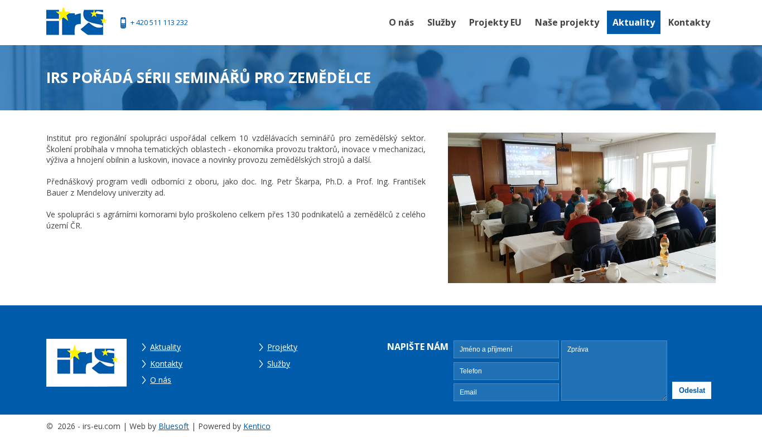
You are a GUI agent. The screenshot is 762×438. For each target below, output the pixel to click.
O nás (401, 22)
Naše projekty (567, 22)
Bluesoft (173, 426)
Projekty (282, 347)
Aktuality (634, 22)
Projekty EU (495, 22)
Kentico (257, 426)
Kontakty (689, 22)
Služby (441, 22)
